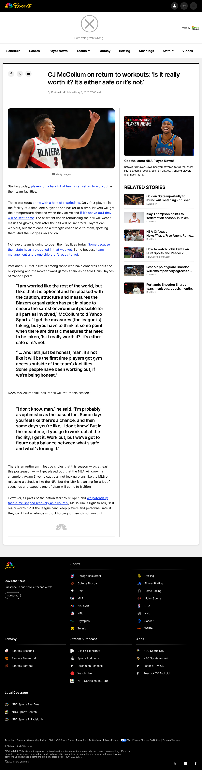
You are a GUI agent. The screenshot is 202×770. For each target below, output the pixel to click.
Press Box (81, 740)
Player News (58, 51)
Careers (21, 740)
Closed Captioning (37, 740)
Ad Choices (95, 740)
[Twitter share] (20, 74)
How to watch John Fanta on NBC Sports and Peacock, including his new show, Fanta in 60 (168, 251)
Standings (146, 51)
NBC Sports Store (64, 740)
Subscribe (12, 595)
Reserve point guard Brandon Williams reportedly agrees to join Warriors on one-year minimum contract (168, 269)
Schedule (13, 51)
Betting (124, 51)
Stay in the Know (15, 580)
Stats (166, 51)
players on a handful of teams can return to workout (69, 186)
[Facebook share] (11, 74)
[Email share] (28, 74)
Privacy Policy (110, 740)
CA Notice (155, 740)
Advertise (10, 740)
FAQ (51, 740)
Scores (34, 51)
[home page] (18, 6)
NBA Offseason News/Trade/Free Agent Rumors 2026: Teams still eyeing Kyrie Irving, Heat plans (170, 233)
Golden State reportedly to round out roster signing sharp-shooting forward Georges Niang (169, 198)
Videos (187, 51)
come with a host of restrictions (56, 203)
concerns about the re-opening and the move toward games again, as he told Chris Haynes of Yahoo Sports (61, 271)
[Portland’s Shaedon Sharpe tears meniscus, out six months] (134, 288)
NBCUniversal (26, 746)
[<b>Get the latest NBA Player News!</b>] (159, 136)
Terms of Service (171, 740)
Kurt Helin (56, 92)
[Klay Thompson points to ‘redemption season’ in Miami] (134, 217)
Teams (81, 51)
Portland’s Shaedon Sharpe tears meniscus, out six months (169, 286)
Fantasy (104, 51)
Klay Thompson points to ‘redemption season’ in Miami (168, 216)
